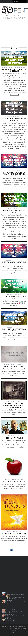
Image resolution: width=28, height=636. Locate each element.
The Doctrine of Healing (10, 620)
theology (10, 67)
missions (7, 479)
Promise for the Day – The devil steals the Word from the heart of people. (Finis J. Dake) (14, 405)
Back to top (13, 632)
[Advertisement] (14, 34)
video (9, 170)
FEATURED (4, 67)
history (8, 260)
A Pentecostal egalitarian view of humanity (14, 594)
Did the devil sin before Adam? (14, 366)
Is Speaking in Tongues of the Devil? (14, 534)
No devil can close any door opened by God (13, 263)
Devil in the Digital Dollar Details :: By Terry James (14, 119)
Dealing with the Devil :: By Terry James (14, 211)
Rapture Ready (14, 95)
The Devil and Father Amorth (14, 438)
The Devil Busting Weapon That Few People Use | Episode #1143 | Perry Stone (14, 174)
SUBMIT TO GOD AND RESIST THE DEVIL (14, 482)
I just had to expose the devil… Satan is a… (14, 297)
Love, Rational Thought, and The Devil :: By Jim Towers (14, 70)
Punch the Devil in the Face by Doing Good (14, 330)
